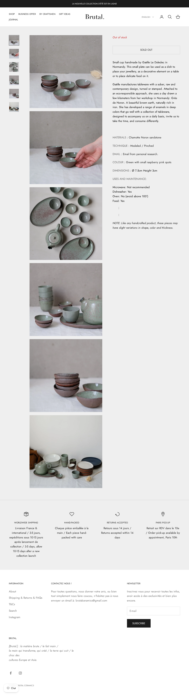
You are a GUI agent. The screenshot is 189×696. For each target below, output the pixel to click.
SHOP (12, 14)
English (146, 17)
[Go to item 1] (14, 40)
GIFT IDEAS (64, 14)
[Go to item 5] (14, 93)
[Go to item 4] (14, 80)
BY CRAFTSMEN (47, 14)
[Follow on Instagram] (20, 673)
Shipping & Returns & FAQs (25, 598)
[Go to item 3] (14, 67)
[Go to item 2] (14, 53)
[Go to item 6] (14, 107)
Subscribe (138, 623)
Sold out (146, 50)
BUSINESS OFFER (27, 14)
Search (13, 611)
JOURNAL (13, 19)
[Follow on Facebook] (11, 673)
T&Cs (12, 604)
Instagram (14, 617)
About (12, 591)
